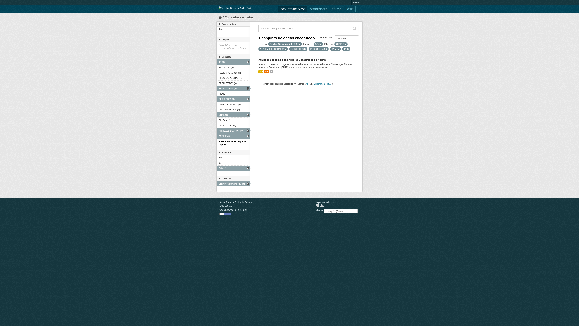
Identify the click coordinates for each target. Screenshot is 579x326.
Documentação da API (323, 83)
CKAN (321, 205)
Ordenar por (326, 37)
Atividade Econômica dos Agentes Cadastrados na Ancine (292, 59)
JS (271, 71)
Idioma (319, 210)
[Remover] (299, 44)
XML (266, 71)
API (307, 83)
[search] (354, 28)
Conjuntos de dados (293, 9)
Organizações (318, 9)
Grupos (336, 9)
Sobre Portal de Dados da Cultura (235, 202)
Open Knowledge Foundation (233, 209)
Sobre (349, 9)
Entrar (356, 2)
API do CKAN (225, 206)
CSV (261, 71)
